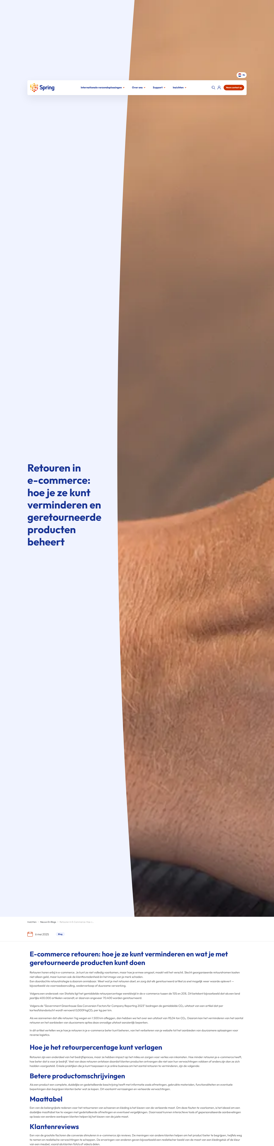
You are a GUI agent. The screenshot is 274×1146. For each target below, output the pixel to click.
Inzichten (178, 87)
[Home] (42, 87)
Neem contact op (234, 87)
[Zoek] (213, 87)
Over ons (137, 87)
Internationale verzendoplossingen (101, 87)
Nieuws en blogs (48, 921)
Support (158, 87)
